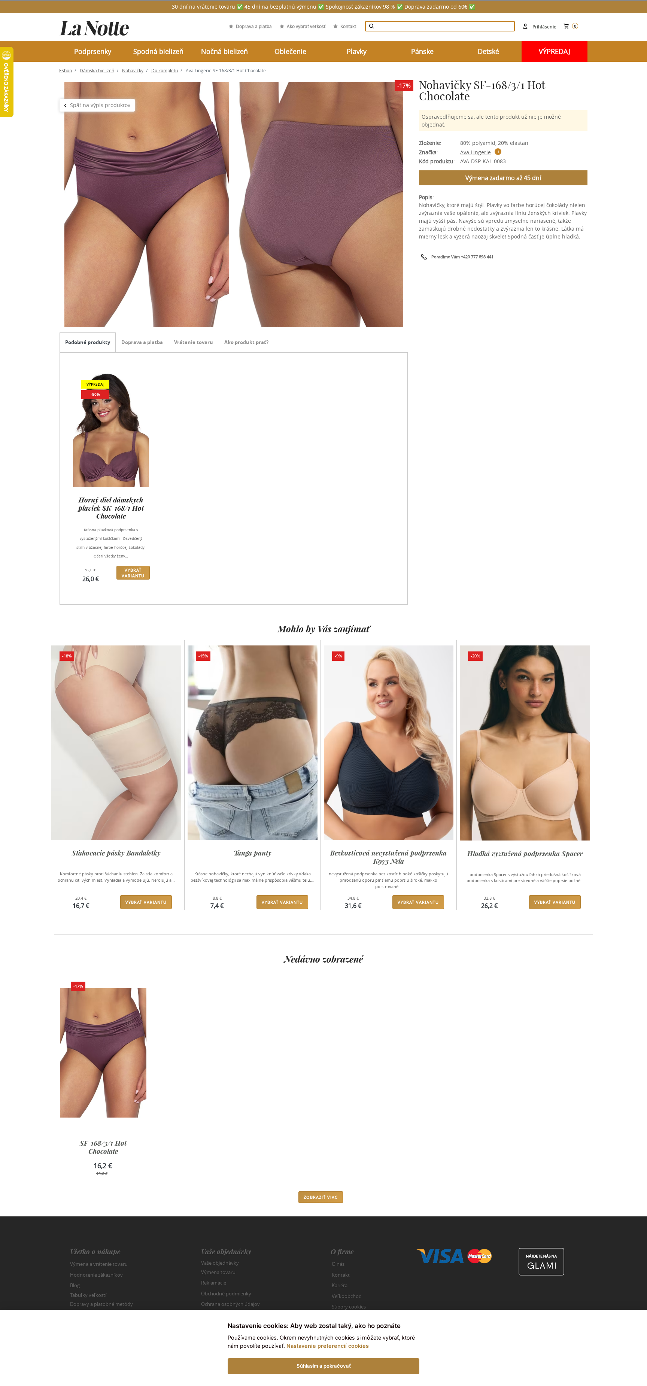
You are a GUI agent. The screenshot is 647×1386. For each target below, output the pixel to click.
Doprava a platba (254, 26)
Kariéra (339, 1285)
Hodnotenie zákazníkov (96, 1274)
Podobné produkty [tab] (87, 342)
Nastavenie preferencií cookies (327, 1346)
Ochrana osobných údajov (230, 1304)
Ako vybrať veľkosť (306, 26)
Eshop (65, 70)
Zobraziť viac (321, 1197)
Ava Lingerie (475, 152)
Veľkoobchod (347, 1296)
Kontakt (348, 26)
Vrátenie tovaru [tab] (193, 342)
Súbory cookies (349, 1306)
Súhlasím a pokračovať (324, 1366)
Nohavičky (132, 70)
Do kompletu (164, 70)
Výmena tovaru (218, 1272)
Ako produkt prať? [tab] (246, 342)
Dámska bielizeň (97, 70)
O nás (338, 1264)
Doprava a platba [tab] (142, 342)
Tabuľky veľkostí (88, 1294)
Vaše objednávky (220, 1262)
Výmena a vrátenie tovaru (99, 1264)
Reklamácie (213, 1282)
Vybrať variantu (133, 572)
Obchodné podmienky (226, 1293)
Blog (75, 1285)
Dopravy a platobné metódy (101, 1304)
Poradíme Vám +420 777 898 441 (462, 256)
